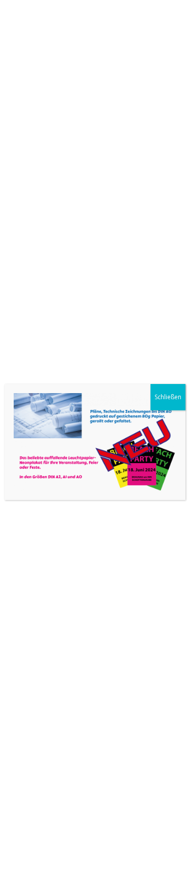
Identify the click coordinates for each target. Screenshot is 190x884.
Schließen (168, 397)
